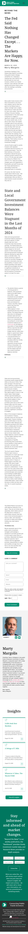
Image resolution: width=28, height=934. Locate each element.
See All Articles (12, 553)
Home (3, 924)
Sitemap (24, 924)
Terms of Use (9, 924)
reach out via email (14, 681)
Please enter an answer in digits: (13, 595)
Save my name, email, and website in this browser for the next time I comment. (14, 590)
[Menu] (23, 3)
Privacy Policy (17, 924)
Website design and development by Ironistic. (14, 926)
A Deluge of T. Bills (12, 748)
